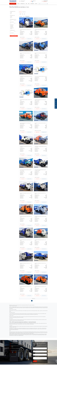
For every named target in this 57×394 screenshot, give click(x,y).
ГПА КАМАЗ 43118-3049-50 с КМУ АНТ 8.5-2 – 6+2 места (26, 216)
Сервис (29, 3)
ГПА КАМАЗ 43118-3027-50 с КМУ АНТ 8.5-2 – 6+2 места (26, 240)
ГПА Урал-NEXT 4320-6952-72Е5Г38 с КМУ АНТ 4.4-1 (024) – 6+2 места (40, 170)
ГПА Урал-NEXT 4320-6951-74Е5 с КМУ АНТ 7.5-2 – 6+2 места (26, 146)
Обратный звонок (45, 1)
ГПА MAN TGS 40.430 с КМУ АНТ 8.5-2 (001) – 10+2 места (41, 123)
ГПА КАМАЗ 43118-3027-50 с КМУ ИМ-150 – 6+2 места (25, 30)
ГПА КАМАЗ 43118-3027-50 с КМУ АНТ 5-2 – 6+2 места (40, 240)
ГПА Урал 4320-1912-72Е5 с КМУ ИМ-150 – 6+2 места (25, 53)
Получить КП (22, 38)
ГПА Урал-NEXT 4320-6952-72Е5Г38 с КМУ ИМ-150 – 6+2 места (26, 76)
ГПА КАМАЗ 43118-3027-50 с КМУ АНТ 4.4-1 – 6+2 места (26, 263)
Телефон (34, 350)
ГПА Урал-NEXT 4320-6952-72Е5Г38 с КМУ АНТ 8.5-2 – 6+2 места (25, 170)
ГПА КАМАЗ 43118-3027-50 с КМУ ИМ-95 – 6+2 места (40, 30)
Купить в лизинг (29, 38)
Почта (33, 353)
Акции (26, 3)
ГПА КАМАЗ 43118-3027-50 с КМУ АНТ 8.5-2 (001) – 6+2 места (41, 216)
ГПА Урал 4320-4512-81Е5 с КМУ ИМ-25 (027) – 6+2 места (41, 53)
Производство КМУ (22, 3)
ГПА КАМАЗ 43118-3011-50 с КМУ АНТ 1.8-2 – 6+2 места (40, 193)
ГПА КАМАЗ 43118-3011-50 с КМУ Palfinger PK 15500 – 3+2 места (25, 123)
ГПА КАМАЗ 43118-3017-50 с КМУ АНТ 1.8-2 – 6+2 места (40, 286)
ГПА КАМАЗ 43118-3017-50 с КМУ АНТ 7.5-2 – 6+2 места (25, 286)
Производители (32, 3)
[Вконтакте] (32, 1)
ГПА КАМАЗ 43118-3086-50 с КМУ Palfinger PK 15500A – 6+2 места (40, 100)
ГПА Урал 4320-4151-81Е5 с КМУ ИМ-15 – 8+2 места (41, 76)
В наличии (18, 3)
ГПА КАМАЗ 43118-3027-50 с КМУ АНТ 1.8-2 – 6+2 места (40, 263)
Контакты (36, 3)
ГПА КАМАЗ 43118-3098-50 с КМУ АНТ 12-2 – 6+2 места (25, 193)
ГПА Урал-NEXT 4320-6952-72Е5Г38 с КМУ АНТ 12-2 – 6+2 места (41, 146)
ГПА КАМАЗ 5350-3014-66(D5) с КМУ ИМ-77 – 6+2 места (26, 100)
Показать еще (33, 298)
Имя (33, 347)
